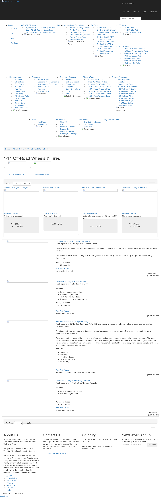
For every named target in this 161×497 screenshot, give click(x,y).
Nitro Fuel (17, 100)
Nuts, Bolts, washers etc (91, 122)
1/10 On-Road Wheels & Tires (99, 86)
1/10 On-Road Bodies (125, 93)
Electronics (35, 77)
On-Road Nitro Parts (131, 63)
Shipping (9, 483)
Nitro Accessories (15, 77)
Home (10, 25)
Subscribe (152, 445)
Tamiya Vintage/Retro (77, 37)
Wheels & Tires (88, 77)
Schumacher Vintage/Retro (79, 34)
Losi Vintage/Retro (76, 32)
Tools (33, 119)
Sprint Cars (100, 34)
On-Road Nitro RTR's (104, 44)
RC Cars (93, 25)
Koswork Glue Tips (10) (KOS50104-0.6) (71, 281)
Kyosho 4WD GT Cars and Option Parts (40, 27)
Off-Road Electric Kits (104, 46)
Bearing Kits (63, 129)
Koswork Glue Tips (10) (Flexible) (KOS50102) (73, 380)
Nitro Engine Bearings (67, 134)
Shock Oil (62, 122)
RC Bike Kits (128, 27)
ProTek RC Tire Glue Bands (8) (93, 187)
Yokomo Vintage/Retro (77, 39)
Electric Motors (42, 79)
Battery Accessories (72, 82)
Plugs (67, 91)
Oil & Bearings (59, 119)
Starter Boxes (19, 103)
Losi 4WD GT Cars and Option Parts (38, 30)
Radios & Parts (42, 86)
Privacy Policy (11, 478)
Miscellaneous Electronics (46, 84)
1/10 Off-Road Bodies (125, 98)
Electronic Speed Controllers (47, 82)
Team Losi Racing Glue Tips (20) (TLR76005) (73, 241)
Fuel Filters (18, 86)
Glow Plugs (18, 93)
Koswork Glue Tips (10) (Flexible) (134, 187)
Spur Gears (87, 126)
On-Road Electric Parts (132, 60)
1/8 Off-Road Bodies (124, 103)
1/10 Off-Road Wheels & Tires (99, 93)
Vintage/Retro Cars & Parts (73, 25)
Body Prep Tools (123, 79)
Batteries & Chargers (67, 77)
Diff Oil (61, 124)
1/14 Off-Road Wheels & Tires (99, 91)
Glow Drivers (19, 91)
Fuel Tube (18, 89)
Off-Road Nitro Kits (103, 49)
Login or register (128, 3)
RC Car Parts (123, 46)
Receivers (40, 89)
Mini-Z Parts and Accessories (134, 49)
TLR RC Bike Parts (130, 30)
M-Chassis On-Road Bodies (127, 86)
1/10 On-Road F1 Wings (126, 91)
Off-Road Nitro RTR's (104, 39)
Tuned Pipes (18, 105)
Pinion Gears (87, 124)
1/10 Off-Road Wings (124, 100)
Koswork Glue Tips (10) (51, 187)
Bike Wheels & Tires (95, 79)
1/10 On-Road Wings (124, 96)
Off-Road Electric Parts (132, 56)
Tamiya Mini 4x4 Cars (110, 119)
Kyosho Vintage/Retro (77, 30)
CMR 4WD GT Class (28, 25)
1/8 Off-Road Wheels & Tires (98, 96)
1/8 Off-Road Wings (124, 105)
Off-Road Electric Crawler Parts (135, 51)
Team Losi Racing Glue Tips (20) (16, 187)
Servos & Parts (42, 91)
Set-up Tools (41, 124)
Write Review (13, 213)
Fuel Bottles (18, 84)
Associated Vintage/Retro (78, 27)
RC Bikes (122, 25)
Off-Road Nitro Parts (131, 58)
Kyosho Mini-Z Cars (103, 27)
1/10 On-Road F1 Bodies (126, 89)
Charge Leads (70, 84)
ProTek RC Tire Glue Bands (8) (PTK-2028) (72, 321)
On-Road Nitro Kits (103, 53)
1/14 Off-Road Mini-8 (16, 174)
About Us (9, 476)
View (6, 213)
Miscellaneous (122, 82)
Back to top (4, 496)
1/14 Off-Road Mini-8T (42, 174)
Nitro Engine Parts (21, 96)
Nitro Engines (19, 98)
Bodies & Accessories (119, 77)
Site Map (9, 487)
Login (8, 490)
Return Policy (11, 480)
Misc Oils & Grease (66, 126)
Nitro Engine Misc (20, 108)
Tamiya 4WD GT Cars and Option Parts (40, 32)
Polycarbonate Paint (124, 84)
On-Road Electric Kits (104, 51)
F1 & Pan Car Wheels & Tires (98, 84)
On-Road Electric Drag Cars (106, 32)
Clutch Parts (18, 82)
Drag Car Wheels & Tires (97, 82)
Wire (66, 93)
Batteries (68, 79)
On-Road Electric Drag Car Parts (136, 53)
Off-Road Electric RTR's (104, 37)
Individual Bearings (66, 131)
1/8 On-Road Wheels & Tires (98, 89)
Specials (59, 25)
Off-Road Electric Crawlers (105, 30)
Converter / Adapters (72, 89)
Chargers (68, 86)
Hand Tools (41, 122)
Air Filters (17, 79)
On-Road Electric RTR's (105, 41)
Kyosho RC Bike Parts (132, 32)
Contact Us (10, 485)
